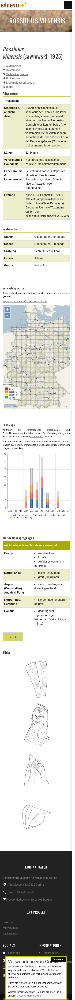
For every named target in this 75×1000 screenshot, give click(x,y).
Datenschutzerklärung (29, 995)
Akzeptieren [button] (58, 959)
